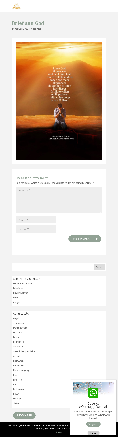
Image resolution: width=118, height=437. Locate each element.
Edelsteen (18, 287)
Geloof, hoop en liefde (24, 351)
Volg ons (93, 424)
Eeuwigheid (18, 341)
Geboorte (18, 346)
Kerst (15, 374)
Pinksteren (18, 389)
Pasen (16, 384)
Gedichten (24, 415)
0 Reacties (36, 28)
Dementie (18, 332)
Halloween (18, 360)
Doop (16, 337)
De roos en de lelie (22, 283)
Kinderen (17, 379)
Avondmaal (18, 322)
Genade (17, 356)
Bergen (16, 302)
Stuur (15, 297)
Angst (16, 318)
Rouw (16, 393)
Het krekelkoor (20, 292)
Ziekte (16, 403)
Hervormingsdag (21, 370)
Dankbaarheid (20, 327)
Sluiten (93, 433)
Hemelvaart (19, 365)
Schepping (18, 398)
